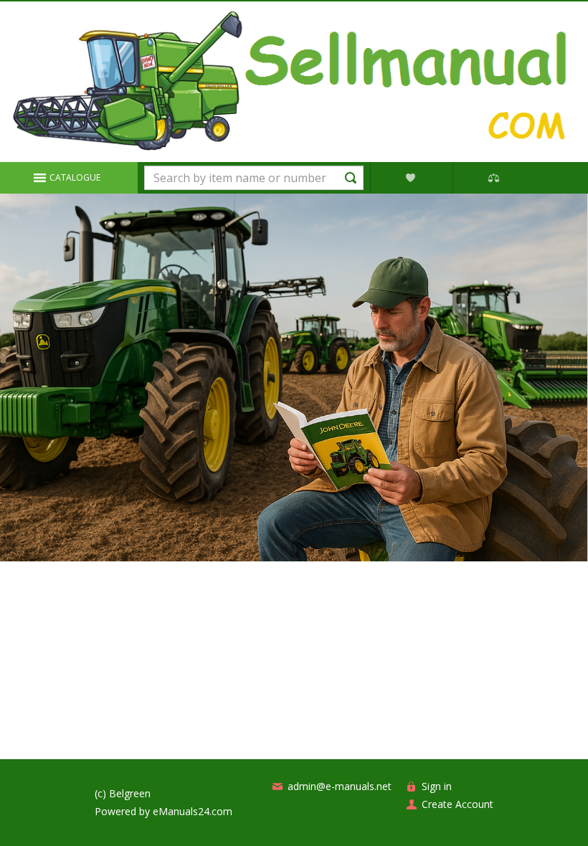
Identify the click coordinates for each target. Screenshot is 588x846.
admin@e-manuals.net (340, 786)
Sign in (437, 786)
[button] (69, 178)
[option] (293, 378)
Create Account (457, 804)
